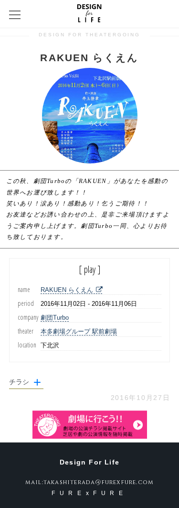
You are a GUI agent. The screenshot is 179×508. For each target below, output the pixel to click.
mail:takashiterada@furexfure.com (89, 482)
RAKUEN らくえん (67, 289)
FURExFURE (89, 493)
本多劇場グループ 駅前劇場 (79, 331)
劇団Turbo (55, 317)
